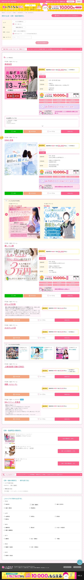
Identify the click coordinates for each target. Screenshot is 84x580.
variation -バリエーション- (23, 436)
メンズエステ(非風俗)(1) (22, 491)
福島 (6, 524)
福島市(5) (8, 527)
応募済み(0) (62, 1)
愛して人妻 (9, 246)
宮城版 (14, 12)
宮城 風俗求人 (20, 12)
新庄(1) (7, 519)
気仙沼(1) (33, 508)
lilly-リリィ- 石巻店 (12, 402)
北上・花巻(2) (34, 538)
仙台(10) (7, 504)
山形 (6, 513)
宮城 (78, 1)
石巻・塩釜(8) (35, 504)
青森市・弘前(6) (9, 547)
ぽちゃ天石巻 (10, 304)
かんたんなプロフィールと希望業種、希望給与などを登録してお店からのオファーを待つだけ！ (34, 474)
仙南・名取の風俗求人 (68, 463)
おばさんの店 (10, 328)
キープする (52, 131)
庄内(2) (58, 516)
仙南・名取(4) (9, 508)
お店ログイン (67, 567)
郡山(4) (32, 527)
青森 (6, 544)
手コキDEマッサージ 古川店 (25, 448)
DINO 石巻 (9, 140)
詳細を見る (70, 131)
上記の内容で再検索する (42, 42)
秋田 (6, 552)
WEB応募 (33, 131)
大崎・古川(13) (60, 504)
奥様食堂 (8, 64)
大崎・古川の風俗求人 (68, 451)
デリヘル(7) (13, 491)
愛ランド (18, 460)
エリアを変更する (19, 21)
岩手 (6, 535)
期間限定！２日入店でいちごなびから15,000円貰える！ (67, 15)
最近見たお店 (49, 1)
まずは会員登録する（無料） (42, 495)
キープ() (56, 1)
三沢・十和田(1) (34, 547)
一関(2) (58, 538)
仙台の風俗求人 (68, 438)
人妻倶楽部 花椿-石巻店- (14, 367)
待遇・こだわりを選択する (19, 31)
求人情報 (42, 76)
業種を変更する (19, 27)
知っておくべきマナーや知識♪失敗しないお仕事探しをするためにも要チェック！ (35, 49)
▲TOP (80, 561)
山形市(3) (8, 516)
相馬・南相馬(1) (9, 530)
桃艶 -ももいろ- (11, 384)
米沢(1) (32, 516)
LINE (14, 131)
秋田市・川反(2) (9, 555)
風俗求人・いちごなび (6, 12)
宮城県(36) (6, 485)
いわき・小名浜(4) (61, 527)
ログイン (70, 1)
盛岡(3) (7, 538)
